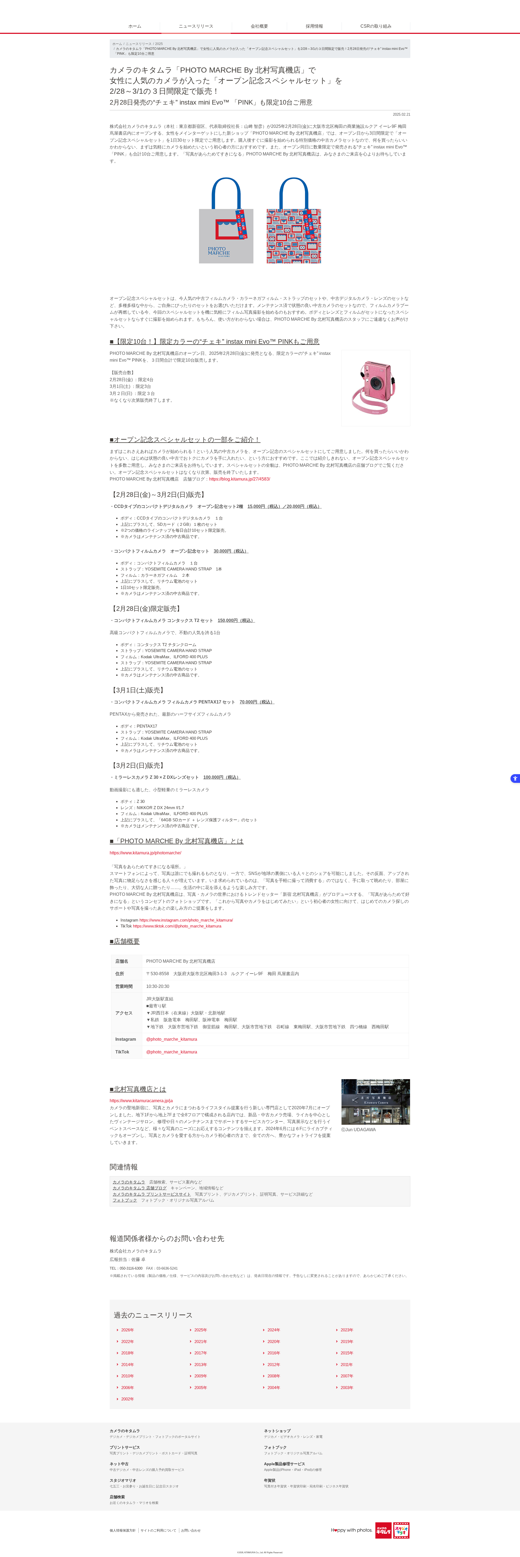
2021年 (200, 1341)
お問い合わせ (191, 1530)
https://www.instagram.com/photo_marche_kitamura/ (186, 920)
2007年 (347, 1376)
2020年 (274, 1341)
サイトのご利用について (158, 1530)
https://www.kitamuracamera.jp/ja (141, 1100)
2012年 (274, 1364)
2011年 (347, 1364)
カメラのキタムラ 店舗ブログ (140, 1188)
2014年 (127, 1364)
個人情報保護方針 (123, 1530)
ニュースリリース (196, 26)
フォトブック (125, 1200)
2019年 (347, 1341)
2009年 (200, 1376)
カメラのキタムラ (129, 1182)
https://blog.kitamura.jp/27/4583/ (239, 479)
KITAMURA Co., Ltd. (253, 1552)
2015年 (347, 1353)
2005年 (200, 1387)
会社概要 (259, 26)
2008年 (274, 1376)
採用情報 (314, 26)
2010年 (127, 1376)
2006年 (127, 1387)
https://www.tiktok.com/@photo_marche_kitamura (177, 926)
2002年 (127, 1399)
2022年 (127, 1341)
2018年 (127, 1353)
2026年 (127, 1330)
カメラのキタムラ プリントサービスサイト (152, 1194)
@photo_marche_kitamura (171, 1039)
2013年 (200, 1364)
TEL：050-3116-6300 (126, 1268)
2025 (159, 44)
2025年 (200, 1330)
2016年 (274, 1353)
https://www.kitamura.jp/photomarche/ (145, 853)
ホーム (134, 26)
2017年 (200, 1353)
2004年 (274, 1387)
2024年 (274, 1330)
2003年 (347, 1387)
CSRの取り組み (376, 26)
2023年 (347, 1330)
